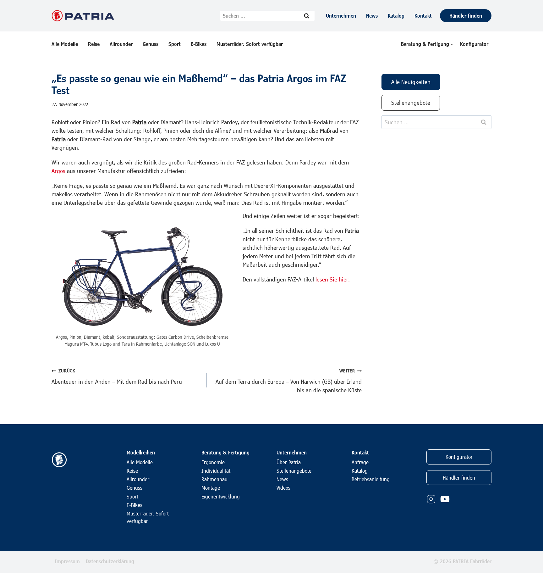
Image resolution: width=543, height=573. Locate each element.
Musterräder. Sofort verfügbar (250, 44)
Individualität (215, 471)
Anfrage (360, 462)
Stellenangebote (294, 471)
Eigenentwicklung (220, 496)
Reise (94, 44)
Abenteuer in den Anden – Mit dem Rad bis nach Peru (117, 376)
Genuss (150, 44)
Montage (210, 488)
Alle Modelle (65, 44)
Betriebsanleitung (371, 479)
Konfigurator (474, 44)
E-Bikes (198, 44)
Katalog (396, 16)
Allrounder (121, 44)
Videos (283, 488)
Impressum (67, 561)
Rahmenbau (214, 479)
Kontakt (423, 16)
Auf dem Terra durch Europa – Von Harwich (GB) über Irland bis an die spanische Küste (289, 380)
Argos (58, 170)
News (372, 16)
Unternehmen (341, 16)
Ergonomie (213, 462)
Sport (174, 44)
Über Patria (289, 462)
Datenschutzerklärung (110, 561)
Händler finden (465, 16)
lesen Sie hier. (332, 279)
